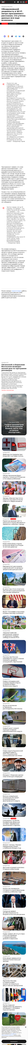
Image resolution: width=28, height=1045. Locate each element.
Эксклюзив (5, 23)
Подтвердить (14, 1041)
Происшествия (12, 23)
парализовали (16, 291)
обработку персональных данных (9, 1034)
